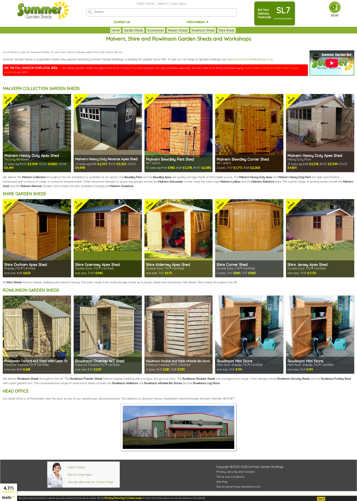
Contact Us (122, 22)
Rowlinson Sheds (203, 30)
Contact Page (104, 482)
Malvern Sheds (178, 30)
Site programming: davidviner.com (238, 486)
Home (116, 30)
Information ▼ (198, 22)
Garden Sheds (133, 30)
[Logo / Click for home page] (42, 10)
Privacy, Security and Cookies (235, 471)
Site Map (222, 482)
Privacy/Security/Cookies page (123, 497)
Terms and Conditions (230, 476)
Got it (321, 498)
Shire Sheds (226, 30)
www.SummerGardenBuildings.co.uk (250, 59)
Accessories (155, 30)
